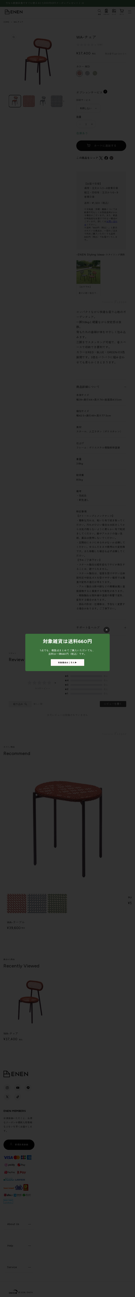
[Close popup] (107, 630)
